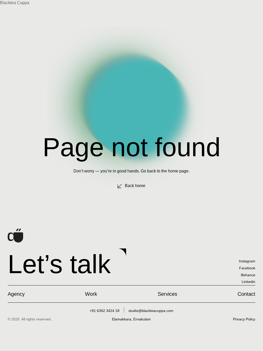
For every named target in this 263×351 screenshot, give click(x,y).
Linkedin (248, 282)
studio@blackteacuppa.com (150, 311)
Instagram (247, 261)
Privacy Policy (244, 319)
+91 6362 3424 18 (104, 311)
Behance (248, 275)
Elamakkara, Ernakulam (131, 319)
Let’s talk (59, 264)
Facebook (247, 268)
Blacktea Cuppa (14, 3)
